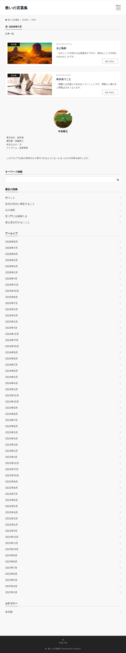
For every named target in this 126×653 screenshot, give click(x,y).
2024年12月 (12, 333)
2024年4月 (11, 383)
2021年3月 (11, 592)
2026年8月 (11, 241)
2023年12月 (12, 395)
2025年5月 (11, 309)
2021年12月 (11, 536)
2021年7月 (11, 567)
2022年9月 (11, 481)
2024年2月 (11, 389)
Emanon (77, 648)
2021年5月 (11, 579)
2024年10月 (12, 346)
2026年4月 (11, 266)
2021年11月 (11, 543)
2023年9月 (11, 407)
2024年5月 (11, 376)
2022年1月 (11, 530)
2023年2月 (11, 450)
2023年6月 (11, 426)
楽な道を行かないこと (17, 222)
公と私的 (61, 48)
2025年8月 (11, 297)
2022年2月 (11, 524)
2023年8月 (11, 413)
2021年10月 (11, 549)
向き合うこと (63, 79)
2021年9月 (11, 555)
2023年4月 (11, 438)
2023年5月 (11, 432)
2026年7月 (11, 247)
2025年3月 (11, 315)
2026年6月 (11, 253)
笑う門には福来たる (16, 216)
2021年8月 (11, 561)
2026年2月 (11, 272)
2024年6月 (11, 370)
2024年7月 (11, 364)
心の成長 (10, 209)
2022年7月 (11, 493)
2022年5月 (11, 506)
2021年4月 (11, 586)
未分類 (13, 44)
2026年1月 (11, 278)
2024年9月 (11, 352)
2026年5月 (11, 260)
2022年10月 (12, 475)
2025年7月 (11, 303)
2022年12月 (12, 463)
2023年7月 (11, 420)
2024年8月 (11, 358)
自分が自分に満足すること (20, 203)
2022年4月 (11, 512)
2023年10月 (12, 401)
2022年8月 (11, 487)
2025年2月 (11, 321)
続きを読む (109, 61)
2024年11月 (11, 340)
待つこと (10, 197)
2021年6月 (11, 573)
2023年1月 (11, 456)
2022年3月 (11, 518)
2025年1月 (11, 327)
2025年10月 (12, 290)
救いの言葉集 (16, 8)
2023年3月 (11, 444)
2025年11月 (11, 284)
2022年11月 (11, 469)
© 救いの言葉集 (52, 648)
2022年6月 (11, 500)
